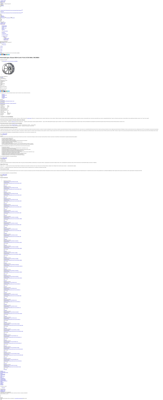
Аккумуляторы (2, 376)
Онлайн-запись (2, 16)
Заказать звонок (2, 24)
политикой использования (18, 398)
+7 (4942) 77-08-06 (3, 0)
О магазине (2, 382)
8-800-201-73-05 (2, 1)
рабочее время (29, 118)
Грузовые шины (2, 374)
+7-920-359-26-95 (14, 124)
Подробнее (5, 191)
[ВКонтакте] (0, 54)
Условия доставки (3, 379)
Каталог (1, 373)
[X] (4, 54)
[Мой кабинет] (0, 14)
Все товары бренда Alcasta (4, 372)
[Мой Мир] (3, 54)
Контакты (1, 384)
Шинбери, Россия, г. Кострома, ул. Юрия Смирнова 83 (8, 103)
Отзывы (1, 383)
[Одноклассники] (2, 54)
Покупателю (2, 377)
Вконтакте (4, 44)
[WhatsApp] (6, 54)
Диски (1, 375)
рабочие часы (14, 121)
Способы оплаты (2, 378)
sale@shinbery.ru (4, 134)
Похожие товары (2, 371)
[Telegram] (9, 54)
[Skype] (7, 54)
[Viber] (5, 54)
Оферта (1, 381)
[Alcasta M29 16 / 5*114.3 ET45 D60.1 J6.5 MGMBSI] (9, 61)
